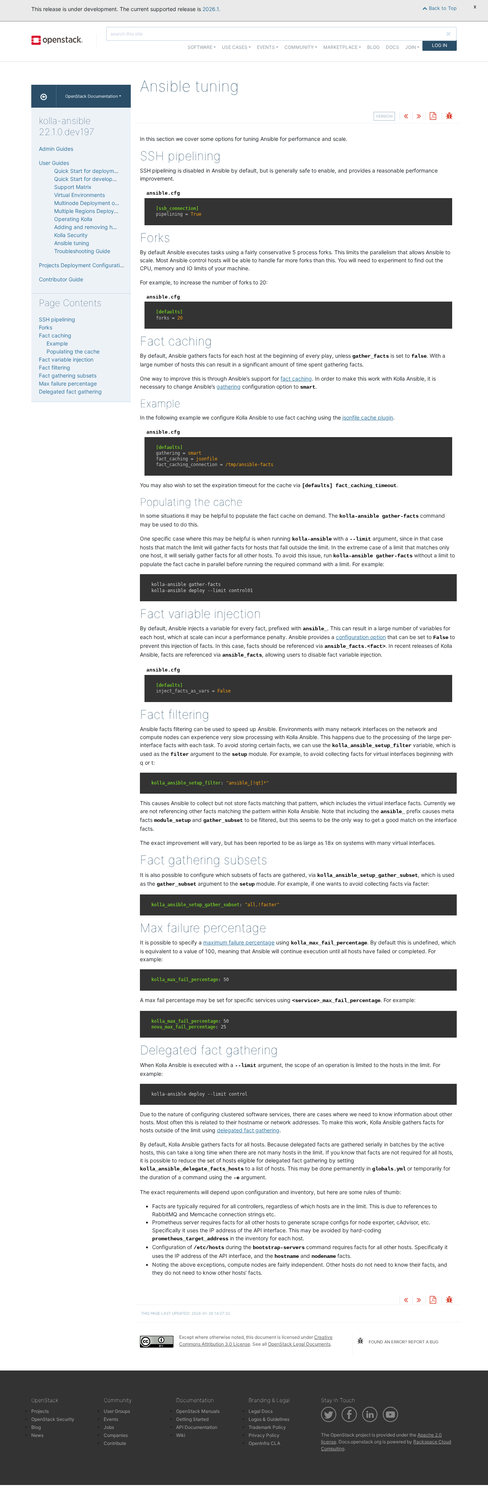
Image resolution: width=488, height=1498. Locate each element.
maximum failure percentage (238, 942)
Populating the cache (73, 351)
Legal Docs (261, 1411)
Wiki (180, 1435)
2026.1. (211, 9)
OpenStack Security (52, 1419)
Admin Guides (56, 148)
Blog (373, 47)
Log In (439, 45)
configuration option (361, 637)
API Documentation (196, 1427)
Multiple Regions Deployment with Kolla (102, 211)
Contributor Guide (61, 279)
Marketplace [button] (340, 47)
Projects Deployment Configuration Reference (96, 265)
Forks (45, 327)
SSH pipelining (57, 319)
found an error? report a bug (403, 1342)
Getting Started (192, 1419)
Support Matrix (73, 187)
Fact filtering (54, 367)
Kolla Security (71, 235)
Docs (392, 47)
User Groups (117, 1411)
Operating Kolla (73, 219)
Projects (40, 1411)
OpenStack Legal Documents (299, 1344)
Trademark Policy (267, 1427)
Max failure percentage (68, 383)
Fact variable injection (66, 359)
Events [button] (266, 47)
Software (200, 47)
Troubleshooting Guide (82, 251)
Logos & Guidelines (269, 1419)
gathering (229, 386)
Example (57, 343)
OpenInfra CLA (264, 1443)
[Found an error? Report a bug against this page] (449, 116)
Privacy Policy (264, 1435)
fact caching (296, 378)
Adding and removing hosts (88, 227)
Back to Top (442, 8)
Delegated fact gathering (70, 391)
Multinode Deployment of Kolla (92, 203)
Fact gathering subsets (67, 375)
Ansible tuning (71, 243)
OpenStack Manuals (198, 1411)
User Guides (54, 163)
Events (111, 1419)
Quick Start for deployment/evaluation (101, 171)
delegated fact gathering (248, 1130)
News (37, 1435)
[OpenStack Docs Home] (43, 96)
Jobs (109, 1427)
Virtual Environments (79, 195)
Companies (116, 1435)
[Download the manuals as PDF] (432, 116)
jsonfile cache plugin (367, 417)
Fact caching (55, 335)
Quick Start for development (89, 179)
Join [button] (410, 47)
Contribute (115, 1443)
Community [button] (299, 47)
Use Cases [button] (234, 47)
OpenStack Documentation (91, 96)
